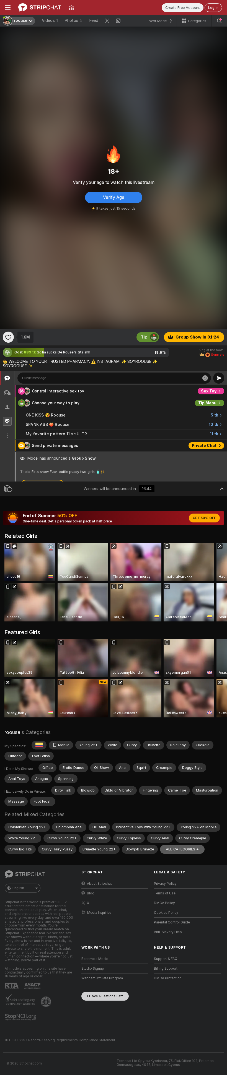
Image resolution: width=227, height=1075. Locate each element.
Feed (93, 20)
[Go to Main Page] (40, 7)
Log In (213, 8)
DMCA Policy (164, 903)
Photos (73, 20)
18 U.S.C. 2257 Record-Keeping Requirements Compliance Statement (60, 1040)
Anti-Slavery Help (168, 932)
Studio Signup (92, 968)
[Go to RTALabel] (12, 985)
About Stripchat (99, 884)
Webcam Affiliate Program (102, 978)
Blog (90, 893)
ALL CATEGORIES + (182, 849)
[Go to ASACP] (33, 986)
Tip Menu (207, 403)
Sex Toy (208, 391)
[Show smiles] (205, 378)
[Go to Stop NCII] (21, 1017)
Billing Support (165, 968)
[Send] (218, 378)
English (18, 888)
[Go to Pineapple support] (46, 1001)
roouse (12, 732)
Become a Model (95, 959)
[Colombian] (39, 745)
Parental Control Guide (172, 922)
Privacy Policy (165, 884)
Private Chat (204, 445)
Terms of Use (165, 893)
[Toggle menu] (8, 7)
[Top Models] (71, 7)
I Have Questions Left (105, 996)
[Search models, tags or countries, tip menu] (219, 21)
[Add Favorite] (8, 337)
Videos (50, 20)
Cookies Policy (166, 913)
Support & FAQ (165, 959)
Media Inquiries (99, 913)
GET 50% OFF (204, 518)
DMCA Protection (168, 978)
